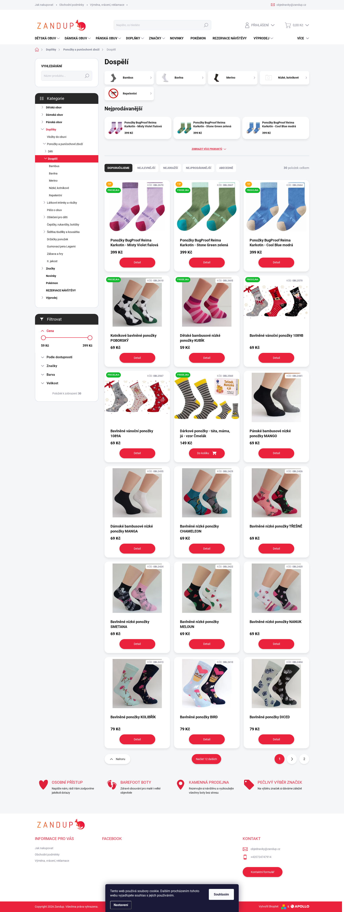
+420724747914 (261, 856)
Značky (50, 268)
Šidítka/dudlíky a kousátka (63, 232)
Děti (50, 151)
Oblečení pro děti (57, 217)
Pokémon (52, 283)
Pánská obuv (54, 122)
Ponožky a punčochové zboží (65, 144)
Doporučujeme (118, 167)
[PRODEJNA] (207, 399)
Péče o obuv (54, 210)
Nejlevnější (146, 167)
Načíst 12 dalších (206, 759)
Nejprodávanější (198, 167)
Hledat (206, 25)
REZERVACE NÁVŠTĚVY (61, 290)
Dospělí (53, 158)
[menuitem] (48, 38)
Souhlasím (221, 894)
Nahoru (120, 759)
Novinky (51, 275)
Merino (53, 180)
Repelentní (55, 195)
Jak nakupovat (44, 4)
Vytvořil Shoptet (269, 906)
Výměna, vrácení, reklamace (107, 4)
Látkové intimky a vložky (62, 202)
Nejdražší (170, 167)
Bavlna (53, 173)
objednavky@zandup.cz (265, 849)
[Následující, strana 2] (292, 759)
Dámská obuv (54, 114)
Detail (137, 262)
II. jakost (52, 261)
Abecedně (226, 167)
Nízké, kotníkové (59, 188)
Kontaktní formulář (262, 872)
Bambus (54, 166)
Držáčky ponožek (57, 239)
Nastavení (121, 905)
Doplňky (51, 129)
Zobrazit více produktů (207, 149)
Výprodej (51, 297)
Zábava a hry (55, 253)
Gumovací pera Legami (61, 246)
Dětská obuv (54, 107)
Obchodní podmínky (71, 4)
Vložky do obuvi (56, 136)
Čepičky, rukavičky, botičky (63, 224)
